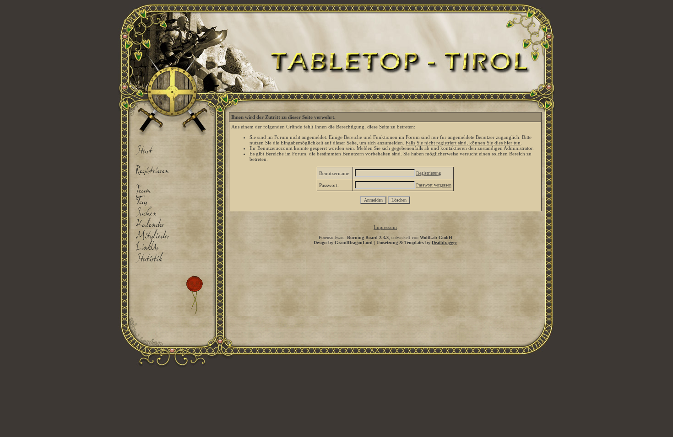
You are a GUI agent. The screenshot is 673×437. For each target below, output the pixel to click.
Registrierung (428, 173)
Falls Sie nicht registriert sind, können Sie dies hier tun (463, 142)
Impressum (385, 227)
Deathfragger (444, 242)
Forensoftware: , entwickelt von (385, 237)
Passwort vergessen (433, 184)
